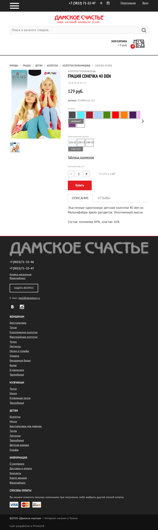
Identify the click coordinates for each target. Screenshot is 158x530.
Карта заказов (18, 477)
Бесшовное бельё (20, 360)
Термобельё (17, 374)
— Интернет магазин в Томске (44, 518)
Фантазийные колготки (24, 336)
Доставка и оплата (21, 468)
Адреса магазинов (20, 274)
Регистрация (128, 3)
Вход (145, 3)
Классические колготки (24, 332)
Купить (80, 185)
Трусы (13, 327)
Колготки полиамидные (76, 65)
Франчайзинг (18, 278)
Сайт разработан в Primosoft (27, 526)
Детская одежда (19, 445)
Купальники (17, 370)
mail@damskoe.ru (29, 298)
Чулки (13, 341)
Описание (80, 198)
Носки (13, 393)
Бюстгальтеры (18, 322)
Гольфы (14, 449)
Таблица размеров (81, 157)
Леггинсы (15, 346)
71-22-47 (82, 3)
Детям (38, 65)
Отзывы (104, 198)
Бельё (13, 365)
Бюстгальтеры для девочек (26, 426)
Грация (27, 65)
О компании (17, 463)
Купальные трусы (20, 398)
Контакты (15, 473)
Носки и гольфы (19, 351)
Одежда (14, 355)
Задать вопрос (24, 288)
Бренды (14, 65)
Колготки (52, 65)
